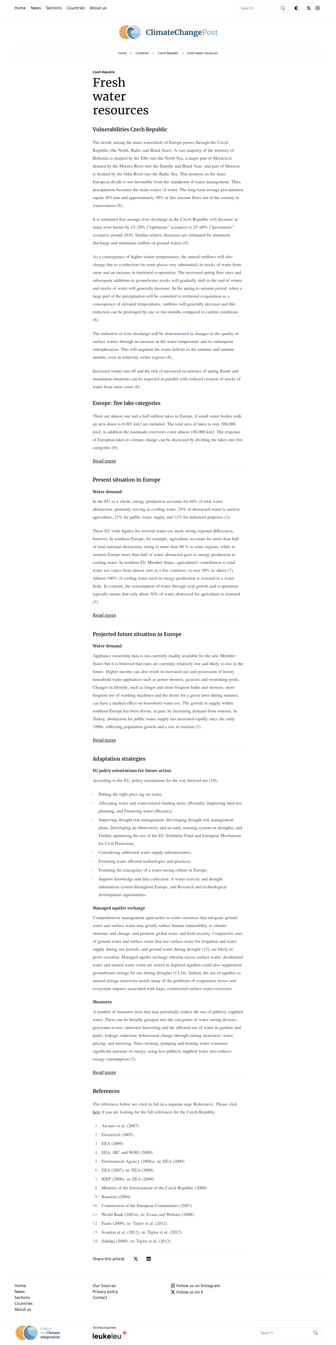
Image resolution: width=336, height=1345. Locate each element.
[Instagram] (317, 8)
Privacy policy (105, 1291)
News (36, 8)
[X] (309, 8)
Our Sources (104, 1285)
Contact (100, 1297)
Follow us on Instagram (198, 1285)
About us (98, 8)
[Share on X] (136, 1259)
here (96, 1112)
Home (20, 8)
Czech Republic (168, 53)
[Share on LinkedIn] (148, 1259)
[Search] (283, 8)
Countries (76, 8)
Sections (54, 8)
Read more (104, 461)
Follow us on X (189, 1292)
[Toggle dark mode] (297, 8)
